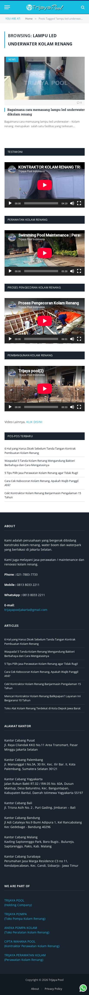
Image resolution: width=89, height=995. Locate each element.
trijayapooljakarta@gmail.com (25, 610)
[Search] (82, 7)
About (35, 989)
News (12, 59)
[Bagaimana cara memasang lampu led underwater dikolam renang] (44, 78)
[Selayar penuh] (79, 203)
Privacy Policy (53, 989)
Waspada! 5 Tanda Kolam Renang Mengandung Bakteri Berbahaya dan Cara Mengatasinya (40, 463)
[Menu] (7, 7)
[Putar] (10, 203)
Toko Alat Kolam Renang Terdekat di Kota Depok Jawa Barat (42, 708)
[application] (45, 185)
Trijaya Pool (56, 980)
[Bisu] (72, 203)
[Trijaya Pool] (45, 7)
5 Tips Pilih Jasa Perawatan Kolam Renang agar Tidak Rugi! (41, 473)
